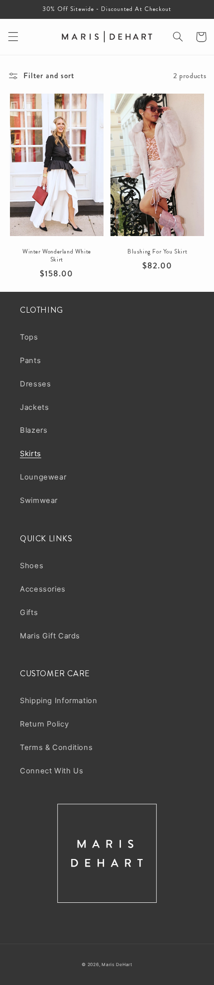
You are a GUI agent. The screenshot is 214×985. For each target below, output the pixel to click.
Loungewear (43, 477)
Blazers (33, 430)
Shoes (31, 565)
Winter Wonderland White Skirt (56, 255)
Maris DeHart (117, 964)
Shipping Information (59, 700)
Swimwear (39, 500)
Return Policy (44, 724)
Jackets (34, 407)
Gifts (29, 612)
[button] (12, 36)
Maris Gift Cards (50, 635)
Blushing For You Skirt (157, 252)
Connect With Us (51, 770)
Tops (29, 337)
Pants (30, 360)
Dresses (35, 383)
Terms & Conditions (56, 747)
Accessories (43, 589)
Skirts (30, 453)
